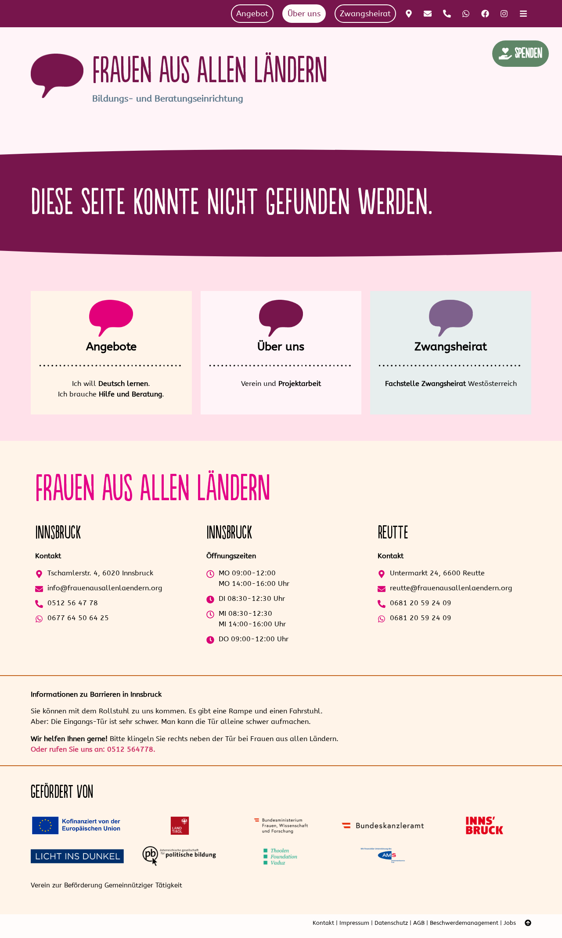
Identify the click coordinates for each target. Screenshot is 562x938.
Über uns (280, 346)
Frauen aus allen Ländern (210, 71)
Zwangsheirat (450, 346)
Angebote (111, 346)
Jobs (510, 923)
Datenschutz (391, 923)
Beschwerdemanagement (464, 923)
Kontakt (323, 923)
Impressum (354, 923)
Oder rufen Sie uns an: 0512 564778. (93, 749)
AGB (419, 923)
